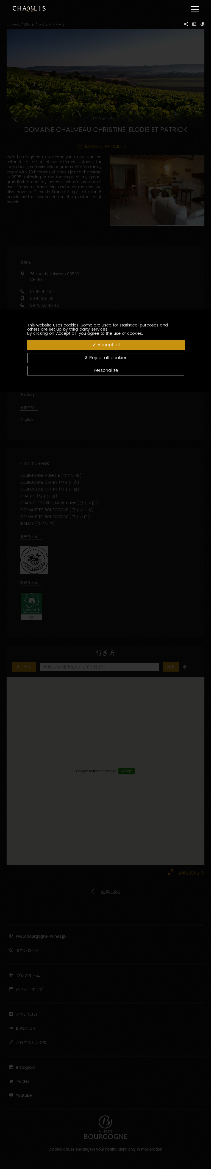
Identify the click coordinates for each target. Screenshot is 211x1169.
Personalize (106, 370)
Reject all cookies (107, 358)
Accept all (108, 345)
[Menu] (195, 9)
